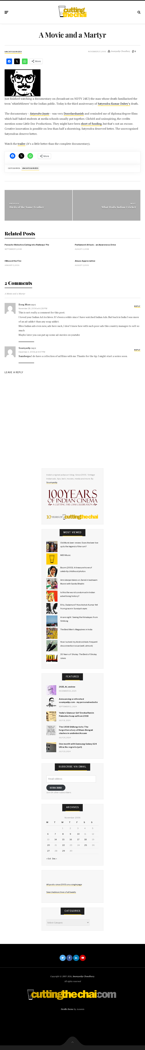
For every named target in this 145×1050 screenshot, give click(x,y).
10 (78, 834)
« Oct (48, 858)
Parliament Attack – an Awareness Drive (95, 245)
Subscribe (56, 787)
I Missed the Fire (13, 261)
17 (78, 839)
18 (85, 839)
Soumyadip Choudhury (83, 976)
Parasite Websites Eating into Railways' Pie (27, 245)
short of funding (91, 124)
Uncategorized (13, 52)
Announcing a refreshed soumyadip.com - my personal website (78, 700)
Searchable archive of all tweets (61, 892)
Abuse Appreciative (85, 261)
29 (63, 851)
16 (71, 839)
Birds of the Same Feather (26, 207)
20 (48, 845)
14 (56, 839)
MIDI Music (65, 555)
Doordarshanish (74, 113)
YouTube (83, 958)
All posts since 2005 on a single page (64, 884)
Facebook (69, 958)
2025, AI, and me (67, 687)
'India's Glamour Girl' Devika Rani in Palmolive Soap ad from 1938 (76, 714)
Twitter (63, 958)
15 (63, 839)
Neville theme (67, 1009)
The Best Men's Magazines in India (76, 629)
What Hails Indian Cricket (119, 207)
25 (85, 845)
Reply (137, 306)
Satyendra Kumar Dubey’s (114, 104)
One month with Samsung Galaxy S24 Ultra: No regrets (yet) (78, 745)
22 (63, 845)
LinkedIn (76, 958)
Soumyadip (51, 482)
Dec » (54, 858)
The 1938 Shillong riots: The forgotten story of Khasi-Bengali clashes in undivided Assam (76, 730)
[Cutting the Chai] (72, 11)
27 (48, 851)
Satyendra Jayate (39, 113)
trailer (21, 144)
